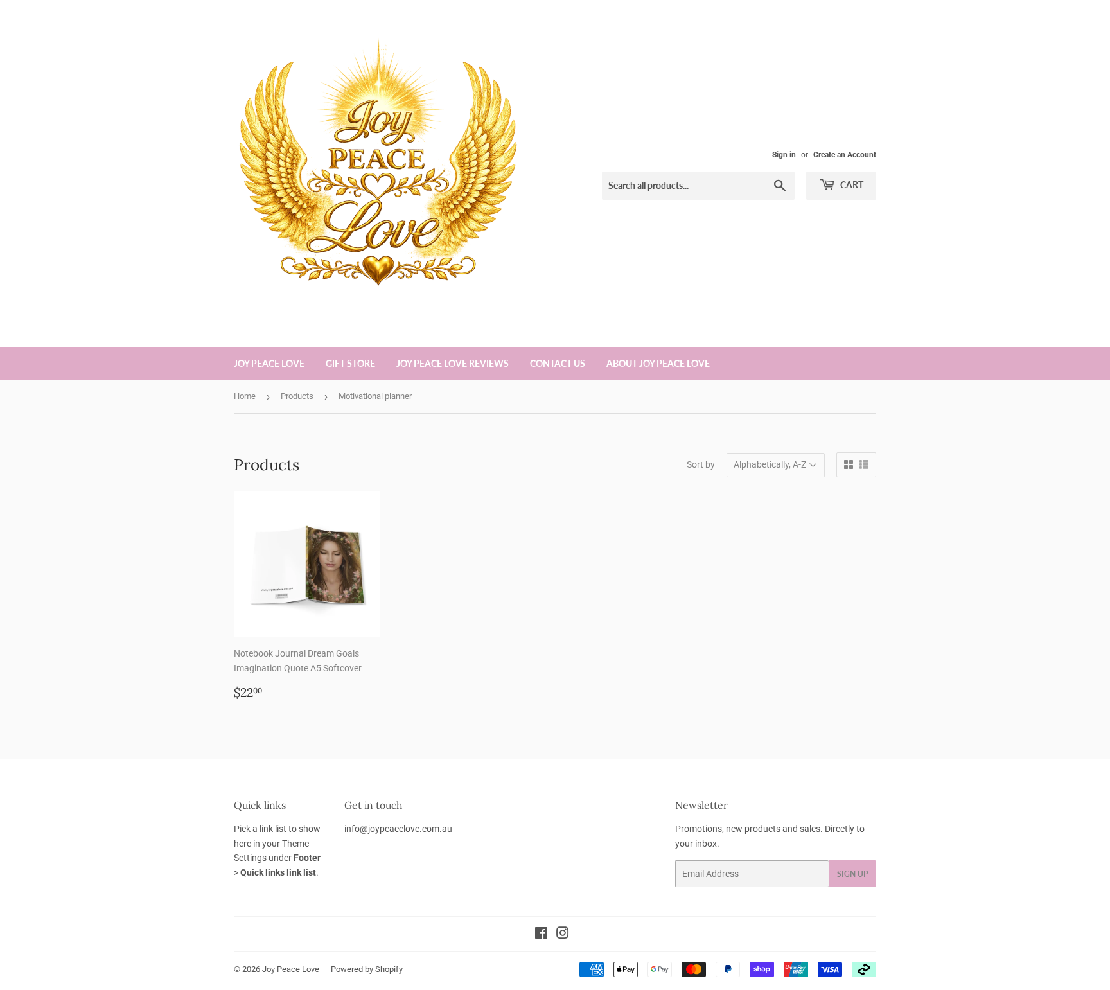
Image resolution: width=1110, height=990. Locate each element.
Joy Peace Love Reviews (452, 363)
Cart (850, 184)
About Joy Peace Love (658, 363)
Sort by (701, 464)
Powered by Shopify (367, 969)
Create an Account (844, 154)
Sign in (784, 154)
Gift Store (350, 363)
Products (297, 396)
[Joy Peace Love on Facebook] (541, 935)
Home (245, 396)
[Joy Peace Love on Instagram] (562, 935)
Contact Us (557, 363)
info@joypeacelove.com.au (398, 829)
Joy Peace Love (269, 363)
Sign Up (852, 874)
